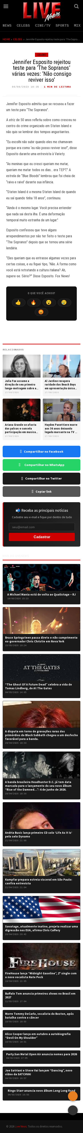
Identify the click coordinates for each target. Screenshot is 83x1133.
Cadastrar (42, 537)
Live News (21, 1126)
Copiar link (44, 492)
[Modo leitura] (73, 1110)
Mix (77, 26)
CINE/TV (42, 26)
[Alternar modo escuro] (64, 6)
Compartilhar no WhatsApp (44, 465)
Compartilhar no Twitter (43, 478)
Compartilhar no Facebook (43, 452)
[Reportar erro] (73, 1096)
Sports (62, 26)
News (7, 26)
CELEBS (23, 26)
